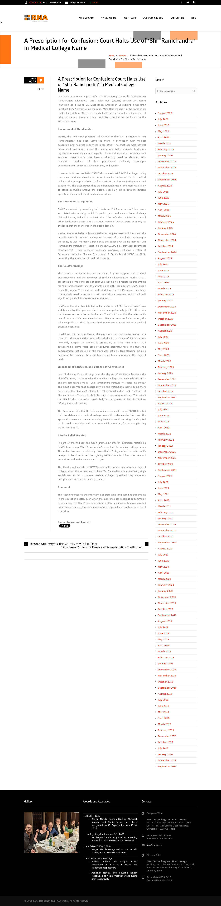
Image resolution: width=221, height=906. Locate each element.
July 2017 (163, 748)
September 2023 (167, 325)
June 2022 (163, 415)
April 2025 (163, 210)
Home (111, 56)
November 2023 (167, 312)
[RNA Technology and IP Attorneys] (42, 18)
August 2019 (165, 621)
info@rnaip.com (77, 2)
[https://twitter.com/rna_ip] (188, 3)
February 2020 (166, 585)
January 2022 (165, 446)
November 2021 (167, 458)
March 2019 (164, 651)
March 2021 (164, 506)
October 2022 (165, 391)
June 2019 (163, 633)
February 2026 (166, 149)
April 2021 (163, 500)
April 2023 (163, 355)
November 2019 (167, 603)
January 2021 (165, 518)
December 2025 (167, 161)
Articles (122, 56)
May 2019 (163, 639)
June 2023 (163, 343)
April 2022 (163, 427)
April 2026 (163, 137)
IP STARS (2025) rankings (98, 838)
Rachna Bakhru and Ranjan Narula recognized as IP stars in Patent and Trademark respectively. (114, 844)
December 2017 (167, 736)
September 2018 (167, 687)
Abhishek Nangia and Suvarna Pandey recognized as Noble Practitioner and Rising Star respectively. (114, 856)
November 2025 (167, 167)
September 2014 (167, 766)
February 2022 (166, 439)
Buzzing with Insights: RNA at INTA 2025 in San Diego (64, 544)
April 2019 (163, 645)
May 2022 (163, 421)
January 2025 (165, 228)
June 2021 (163, 488)
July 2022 (163, 409)
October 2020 (165, 536)
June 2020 (163, 560)
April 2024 (163, 282)
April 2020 (163, 573)
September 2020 (167, 542)
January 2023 (165, 373)
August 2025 (165, 185)
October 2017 (165, 742)
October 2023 (165, 318)
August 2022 (165, 403)
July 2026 (163, 119)
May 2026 (163, 131)
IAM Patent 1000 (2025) (98, 826)
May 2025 (163, 204)
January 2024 (165, 300)
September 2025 (167, 179)
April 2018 (163, 718)
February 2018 (166, 730)
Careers (94, 2)
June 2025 (163, 198)
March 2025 (164, 216)
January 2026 (165, 155)
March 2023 (164, 361)
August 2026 (165, 113)
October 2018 (165, 681)
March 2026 (164, 143)
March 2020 (164, 579)
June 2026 (163, 125)
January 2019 (165, 663)
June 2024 (163, 270)
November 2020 (167, 530)
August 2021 (165, 476)
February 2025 (166, 222)
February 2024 (166, 294)
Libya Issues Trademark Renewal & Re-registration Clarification (101, 547)
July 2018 (163, 700)
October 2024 (165, 246)
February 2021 (166, 512)
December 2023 (167, 306)
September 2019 (167, 615)
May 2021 (163, 494)
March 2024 (164, 288)
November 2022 (167, 385)
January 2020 (165, 591)
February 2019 (166, 657)
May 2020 (163, 567)
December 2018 (167, 669)
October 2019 (165, 609)
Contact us (35, 2)
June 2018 (163, 706)
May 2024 (163, 276)
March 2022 (164, 433)
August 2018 (165, 694)
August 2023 (165, 331)
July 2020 (163, 554)
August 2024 (165, 258)
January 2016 (165, 754)
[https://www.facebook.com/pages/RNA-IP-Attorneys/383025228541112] (181, 3)
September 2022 (167, 397)
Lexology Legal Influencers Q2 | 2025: (105, 814)
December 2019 (167, 597)
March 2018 (164, 724)
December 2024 (167, 234)
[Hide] (1, 22)
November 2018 (167, 675)
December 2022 (167, 379)
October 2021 (165, 464)
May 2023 (163, 349)
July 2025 (163, 191)
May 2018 (163, 712)
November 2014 (167, 760)
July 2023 (163, 337)
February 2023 (166, 367)
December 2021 (167, 452)
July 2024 (163, 264)
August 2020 (165, 548)
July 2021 (163, 482)
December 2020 (167, 524)
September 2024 (167, 252)
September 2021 (167, 470)
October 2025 (165, 173)
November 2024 (167, 240)
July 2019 (163, 627)
